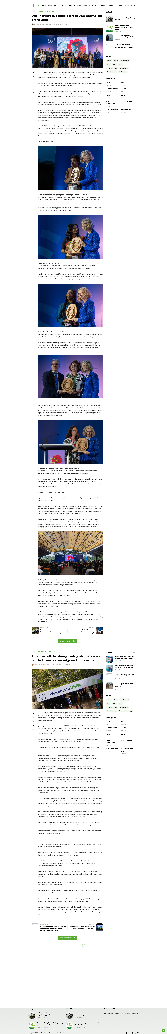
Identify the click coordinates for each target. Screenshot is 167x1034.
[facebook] (126, 1033)
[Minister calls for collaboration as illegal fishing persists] (109, 18)
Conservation (49, 11)
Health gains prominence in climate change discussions (123, 666)
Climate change (112, 110)
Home (33, 11)
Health (124, 95)
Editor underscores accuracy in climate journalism (124, 675)
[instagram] (132, 1033)
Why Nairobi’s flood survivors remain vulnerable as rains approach (124, 684)
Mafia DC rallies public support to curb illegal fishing (124, 36)
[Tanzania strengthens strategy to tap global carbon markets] (109, 28)
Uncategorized (112, 89)
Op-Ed (123, 89)
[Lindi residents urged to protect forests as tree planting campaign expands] (109, 46)
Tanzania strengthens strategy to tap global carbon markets (124, 27)
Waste (123, 83)
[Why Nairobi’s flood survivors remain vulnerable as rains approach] (109, 685)
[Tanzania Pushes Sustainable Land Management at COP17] (109, 659)
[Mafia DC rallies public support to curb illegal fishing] (109, 37)
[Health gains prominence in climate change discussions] (109, 668)
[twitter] (129, 1033)
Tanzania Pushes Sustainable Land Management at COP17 (124, 657)
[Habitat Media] (35, 5)
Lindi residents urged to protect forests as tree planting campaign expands (123, 45)
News (108, 95)
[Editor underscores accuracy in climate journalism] (109, 676)
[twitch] (138, 1033)
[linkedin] (135, 1033)
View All (133, 12)
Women (108, 83)
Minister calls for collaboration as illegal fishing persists (124, 17)
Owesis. (62, 1033)
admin (36, 24)
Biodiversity (41, 11)
